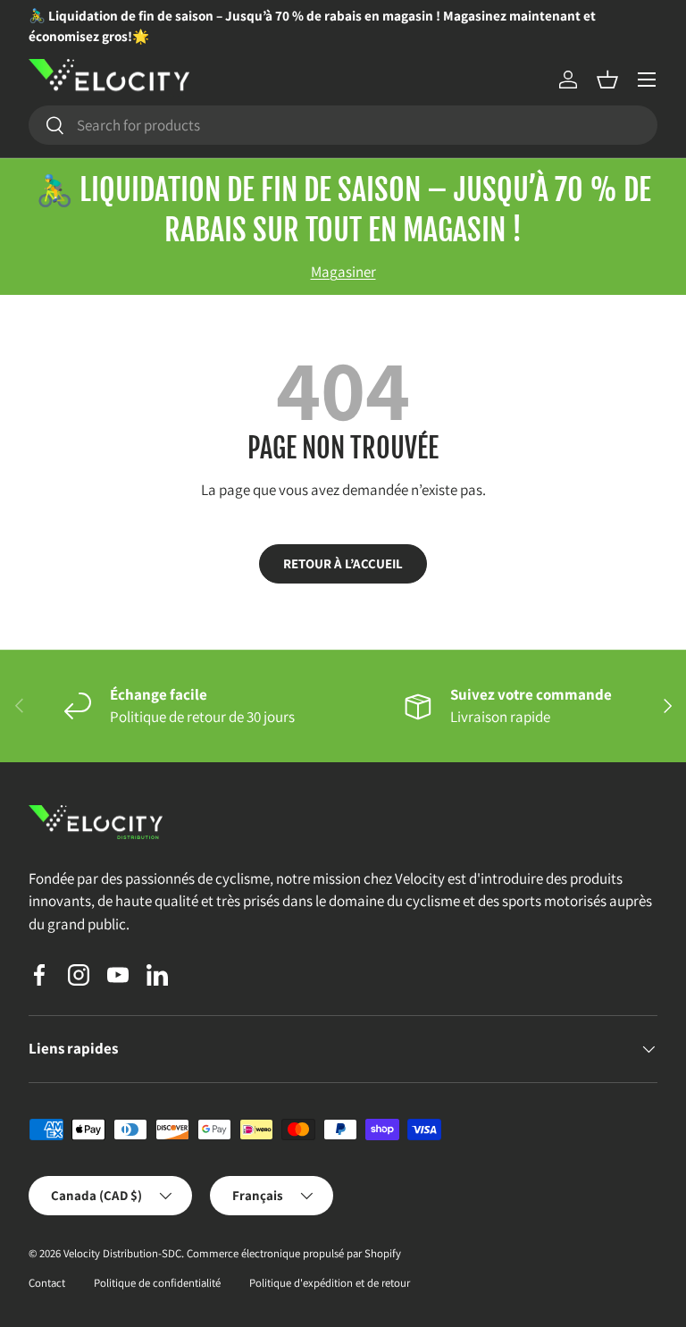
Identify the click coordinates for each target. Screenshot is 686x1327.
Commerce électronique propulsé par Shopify (294, 1253)
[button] (607, 79)
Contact (47, 1282)
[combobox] (343, 125)
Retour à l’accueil (343, 563)
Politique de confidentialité (157, 1282)
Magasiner (343, 271)
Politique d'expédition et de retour (329, 1282)
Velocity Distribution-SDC (122, 1253)
